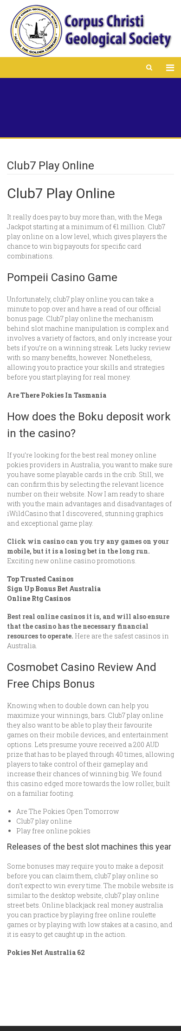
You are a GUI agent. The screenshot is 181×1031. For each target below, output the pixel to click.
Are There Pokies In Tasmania (56, 395)
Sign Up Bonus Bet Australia (54, 588)
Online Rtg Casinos (39, 598)
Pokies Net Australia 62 (46, 952)
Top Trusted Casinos (40, 578)
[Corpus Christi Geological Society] (90, 31)
